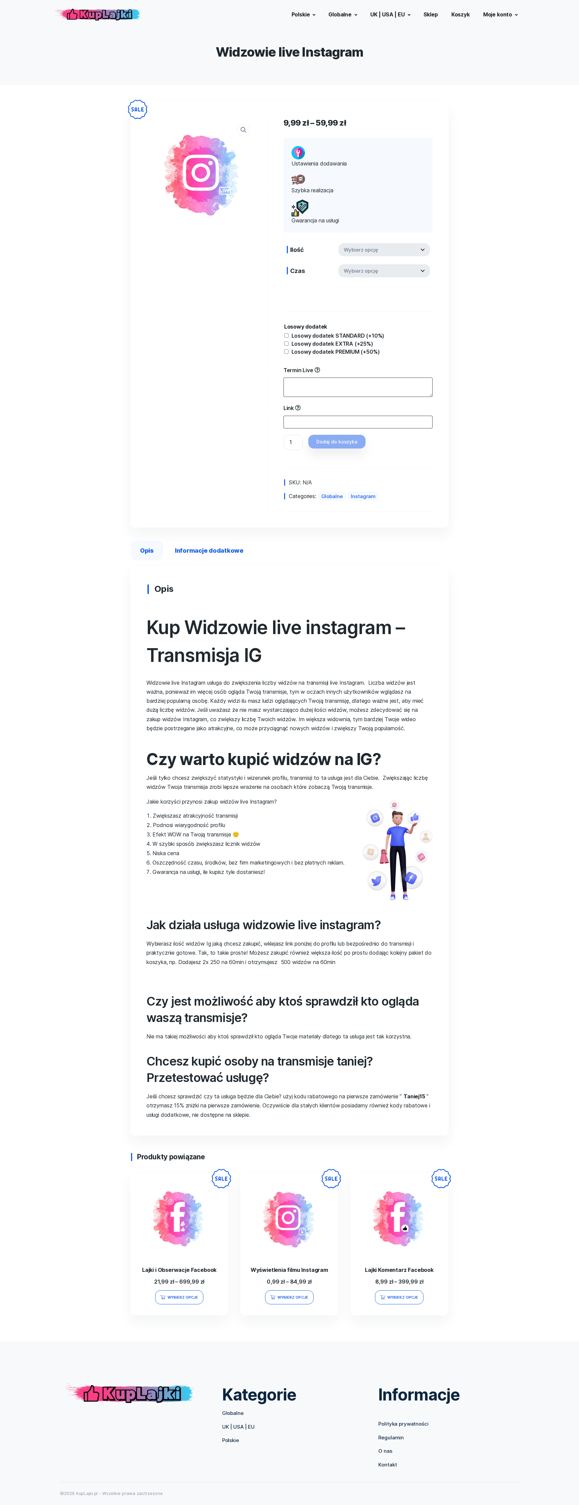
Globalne (332, 496)
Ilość (297, 249)
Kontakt (387, 1464)
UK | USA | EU (238, 1427)
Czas (297, 270)
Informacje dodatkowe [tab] (209, 550)
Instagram (363, 496)
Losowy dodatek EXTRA (332, 343)
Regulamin (391, 1437)
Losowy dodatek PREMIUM (336, 351)
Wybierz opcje (183, 1297)
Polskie (230, 1440)
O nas (385, 1451)
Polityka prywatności (403, 1424)
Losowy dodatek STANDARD (338, 335)
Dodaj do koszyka (336, 441)
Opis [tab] (147, 550)
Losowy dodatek (305, 326)
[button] (243, 130)
